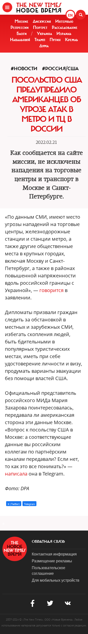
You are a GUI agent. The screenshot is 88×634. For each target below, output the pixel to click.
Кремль (71, 39)
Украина (44, 33)
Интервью (64, 21)
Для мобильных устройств (55, 580)
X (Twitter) (14, 504)
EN (70, 15)
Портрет (40, 27)
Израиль (63, 33)
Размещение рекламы (52, 561)
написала (16, 473)
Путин (55, 39)
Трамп (39, 39)
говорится (51, 290)
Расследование (64, 27)
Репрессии (20, 27)
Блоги (22, 33)
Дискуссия (42, 21)
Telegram (29, 504)
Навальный (20, 39)
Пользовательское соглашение (48, 570)
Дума (44, 45)
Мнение (21, 21)
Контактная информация (54, 554)
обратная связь (48, 541)
